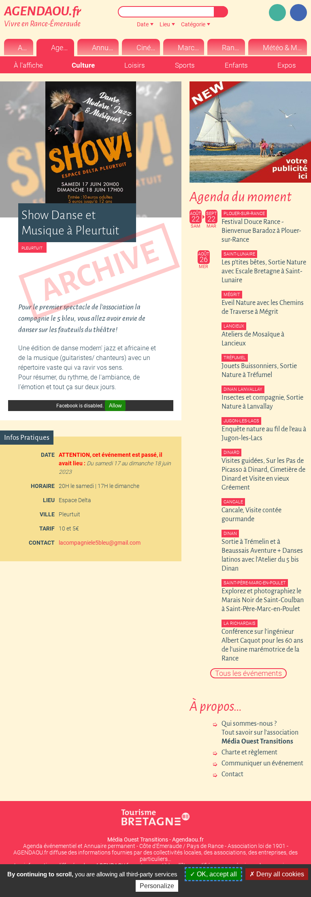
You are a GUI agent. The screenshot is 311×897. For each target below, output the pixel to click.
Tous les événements (248, 673)
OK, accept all (216, 874)
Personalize (157, 885)
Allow (115, 406)
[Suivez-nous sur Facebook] (298, 12)
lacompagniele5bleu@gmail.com (100, 542)
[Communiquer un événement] (277, 12)
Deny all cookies (279, 874)
